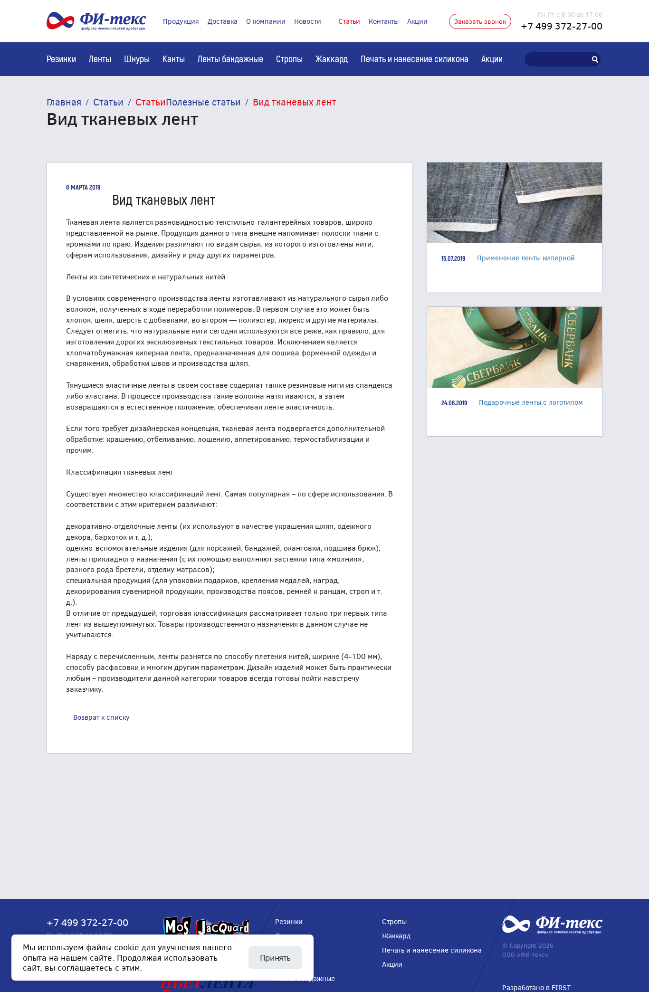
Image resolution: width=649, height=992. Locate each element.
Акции (417, 21)
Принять (275, 957)
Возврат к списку (101, 717)
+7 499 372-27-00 (561, 25)
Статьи (349, 21)
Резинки (61, 58)
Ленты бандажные (230, 58)
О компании (266, 21)
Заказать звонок (480, 21)
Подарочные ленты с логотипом (531, 402)
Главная (64, 101)
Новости (307, 21)
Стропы (289, 58)
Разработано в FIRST (536, 987)
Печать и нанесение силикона (414, 58)
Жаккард (331, 58)
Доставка (223, 21)
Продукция (181, 21)
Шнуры (137, 58)
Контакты (384, 21)
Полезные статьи (203, 101)
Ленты (100, 58)
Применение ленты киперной (526, 257)
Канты (173, 58)
